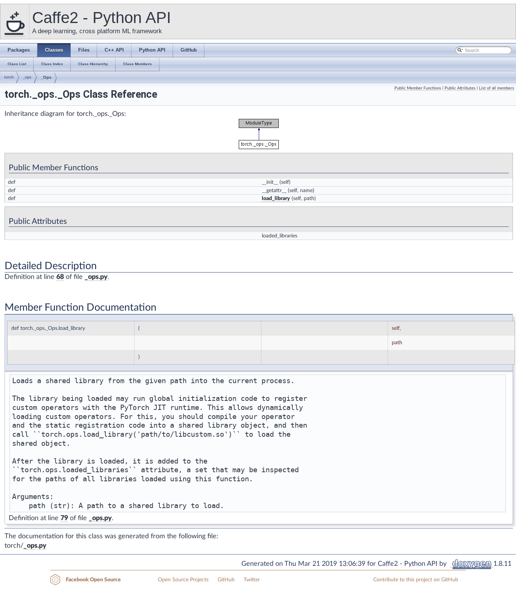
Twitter (252, 579)
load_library (276, 198)
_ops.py (96, 277)
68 (60, 277)
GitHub (226, 579)
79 (64, 518)
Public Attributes (460, 88)
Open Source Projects (183, 579)
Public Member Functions (417, 88)
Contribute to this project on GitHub (415, 579)
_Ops (46, 77)
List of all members (496, 88)
